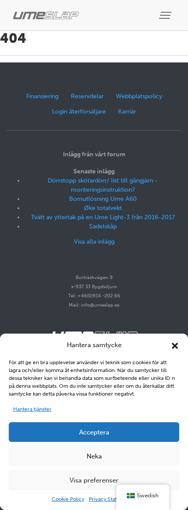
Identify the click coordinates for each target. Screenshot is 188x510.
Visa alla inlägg (94, 241)
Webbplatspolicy (139, 96)
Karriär (127, 111)
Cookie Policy (68, 499)
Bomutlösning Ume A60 (103, 199)
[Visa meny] (166, 15)
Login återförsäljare (79, 111)
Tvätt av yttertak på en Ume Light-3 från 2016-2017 (103, 217)
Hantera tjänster (32, 409)
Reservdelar (87, 96)
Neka (94, 456)
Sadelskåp (103, 226)
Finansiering (42, 96)
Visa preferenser (94, 480)
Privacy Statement (110, 499)
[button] (175, 345)
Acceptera (94, 432)
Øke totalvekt (103, 208)
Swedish (148, 495)
